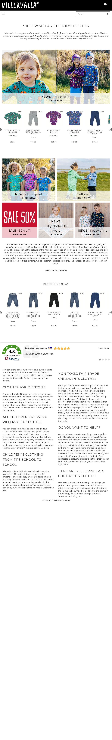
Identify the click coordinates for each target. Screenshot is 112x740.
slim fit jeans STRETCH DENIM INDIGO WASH (33, 315)
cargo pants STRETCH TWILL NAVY (95, 314)
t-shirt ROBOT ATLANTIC (74, 131)
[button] (107, 4)
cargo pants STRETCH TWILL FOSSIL (33, 132)
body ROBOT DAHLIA (54, 131)
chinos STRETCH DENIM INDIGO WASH (75, 315)
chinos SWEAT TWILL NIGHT (54, 313)
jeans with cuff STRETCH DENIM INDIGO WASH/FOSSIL (13, 315)
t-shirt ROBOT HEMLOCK (12, 131)
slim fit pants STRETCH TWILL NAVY (94, 132)
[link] (56, 353)
